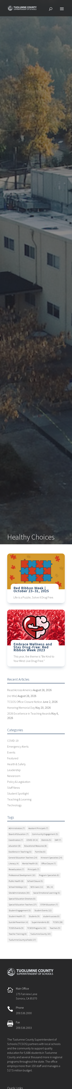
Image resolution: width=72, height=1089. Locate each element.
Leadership (14, 770)
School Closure (35, 881)
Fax (18, 1022)
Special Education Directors (22, 898)
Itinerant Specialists (51, 857)
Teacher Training (18, 934)
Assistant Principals (38, 828)
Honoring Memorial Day (21, 707)
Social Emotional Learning (46, 892)
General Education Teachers (23, 857)
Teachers (55, 928)
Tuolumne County (40, 934)
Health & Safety (16, 764)
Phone (20, 1007)
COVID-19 (12, 740)
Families (40, 851)
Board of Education (19, 834)
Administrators (17, 828)
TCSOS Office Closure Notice (24, 702)
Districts (46, 840)
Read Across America (19, 690)
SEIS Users (36, 887)
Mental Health (30, 863)
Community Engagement (45, 834)
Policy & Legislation (18, 782)
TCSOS (58, 922)
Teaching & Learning (19, 799)
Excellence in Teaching (20, 851)
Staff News (13, 787)
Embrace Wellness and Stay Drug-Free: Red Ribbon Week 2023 (32, 647)
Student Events (43, 910)
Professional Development (22, 875)
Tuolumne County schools (22, 939)
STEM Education (49, 904)
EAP (58, 840)
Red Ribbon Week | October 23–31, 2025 (31, 589)
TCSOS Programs (36, 928)
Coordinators (16, 840)
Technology (14, 805)
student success (51, 916)
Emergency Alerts (17, 746)
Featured (12, 758)
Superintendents (40, 922)
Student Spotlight (18, 793)
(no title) (12, 696)
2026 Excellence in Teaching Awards (29, 713)
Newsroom (13, 776)
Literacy (14, 863)
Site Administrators (19, 892)
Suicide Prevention (18, 922)
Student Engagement (20, 910)
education (15, 845)
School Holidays (18, 887)
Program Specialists (49, 875)
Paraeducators (16, 869)
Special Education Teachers (23, 904)
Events (11, 752)
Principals (33, 869)
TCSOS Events (16, 928)
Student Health (17, 916)
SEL (50, 887)
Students (34, 916)
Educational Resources (35, 845)
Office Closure (48, 863)
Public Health (16, 881)
